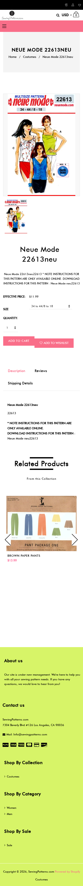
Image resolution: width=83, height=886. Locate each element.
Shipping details (20, 383)
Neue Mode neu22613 (22, 438)
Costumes (29, 57)
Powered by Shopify (67, 871)
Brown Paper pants (23, 556)
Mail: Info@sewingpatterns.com (26, 734)
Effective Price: (14, 296)
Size (6, 309)
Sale (9, 845)
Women (11, 807)
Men (9, 814)
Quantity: (10, 318)
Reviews (41, 371)
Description (16, 371)
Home (13, 57)
